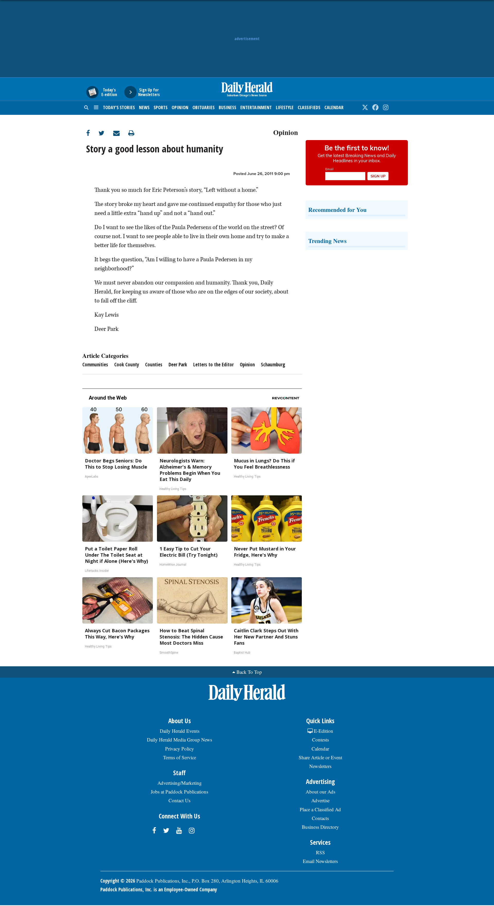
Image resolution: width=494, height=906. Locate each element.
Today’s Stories (119, 107)
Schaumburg (273, 364)
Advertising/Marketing (179, 783)
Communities (95, 364)
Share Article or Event (320, 757)
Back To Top (249, 672)
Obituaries (203, 107)
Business (227, 107)
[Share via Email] (120, 133)
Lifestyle (285, 107)
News (144, 107)
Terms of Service (179, 757)
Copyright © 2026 (117, 880)
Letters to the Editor (213, 364)
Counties (153, 364)
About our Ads (320, 791)
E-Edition (323, 731)
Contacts (320, 818)
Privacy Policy (179, 748)
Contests (320, 739)
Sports (160, 107)
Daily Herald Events (179, 731)
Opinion (180, 107)
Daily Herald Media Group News (179, 739)
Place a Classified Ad (320, 809)
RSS (320, 852)
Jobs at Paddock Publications (179, 791)
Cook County (126, 364)
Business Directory (320, 827)
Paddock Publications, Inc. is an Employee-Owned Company (158, 889)
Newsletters (320, 766)
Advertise (320, 800)
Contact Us (179, 800)
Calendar (333, 107)
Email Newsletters (320, 861)
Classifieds (309, 107)
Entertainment (256, 107)
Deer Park (178, 364)
